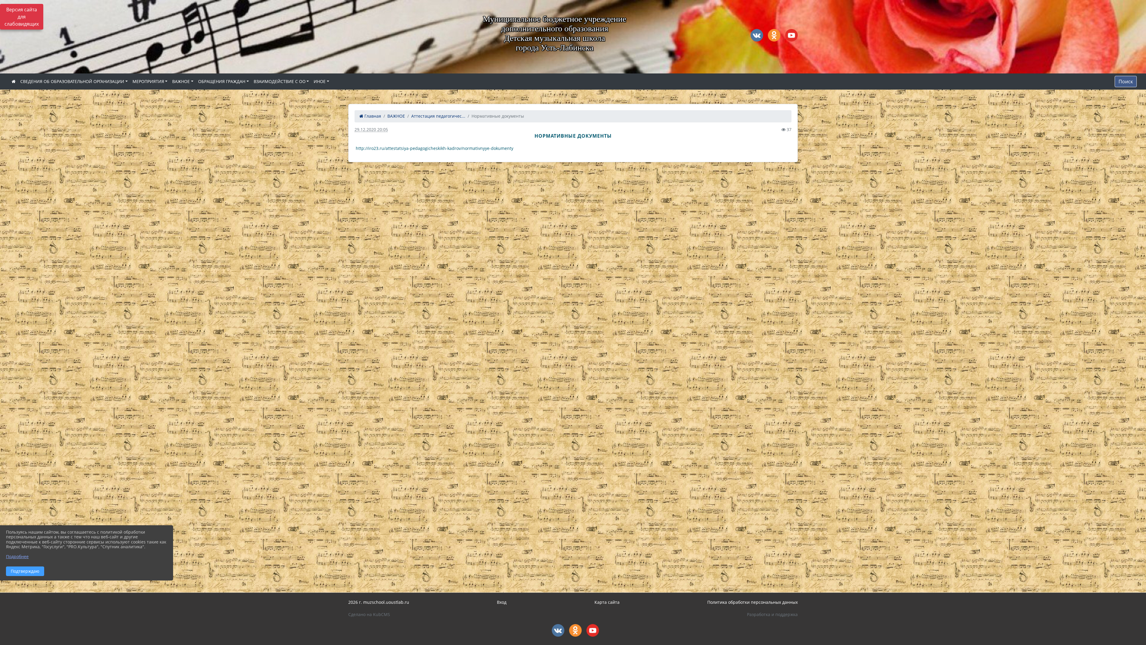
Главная (372, 116)
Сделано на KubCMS (369, 614)
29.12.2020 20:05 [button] (371, 129)
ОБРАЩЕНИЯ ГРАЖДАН (221, 81)
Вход (501, 602)
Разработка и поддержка (772, 614)
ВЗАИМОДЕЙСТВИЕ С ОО (280, 81)
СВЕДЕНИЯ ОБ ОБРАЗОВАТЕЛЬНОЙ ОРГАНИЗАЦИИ (72, 81)
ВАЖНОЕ (181, 81)
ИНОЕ (320, 81)
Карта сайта (607, 602)
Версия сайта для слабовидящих (21, 16)
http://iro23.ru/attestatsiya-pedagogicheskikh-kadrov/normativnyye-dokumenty (434, 148)
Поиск (1126, 81)
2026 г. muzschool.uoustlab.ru (378, 602)
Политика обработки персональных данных (752, 602)
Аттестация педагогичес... (438, 116)
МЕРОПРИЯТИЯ (148, 81)
